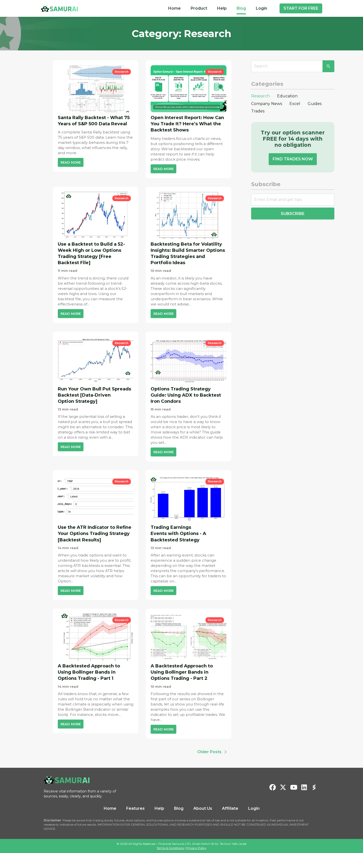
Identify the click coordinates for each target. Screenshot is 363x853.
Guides (315, 103)
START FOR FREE (300, 8)
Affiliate (230, 808)
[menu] (217, 8)
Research (260, 96)
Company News (266, 103)
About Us (202, 808)
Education (287, 96)
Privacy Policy (196, 848)
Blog (241, 8)
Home (174, 8)
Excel (294, 103)
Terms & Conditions (170, 848)
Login (261, 8)
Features (135, 808)
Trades (257, 111)
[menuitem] (174, 8)
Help (222, 8)
